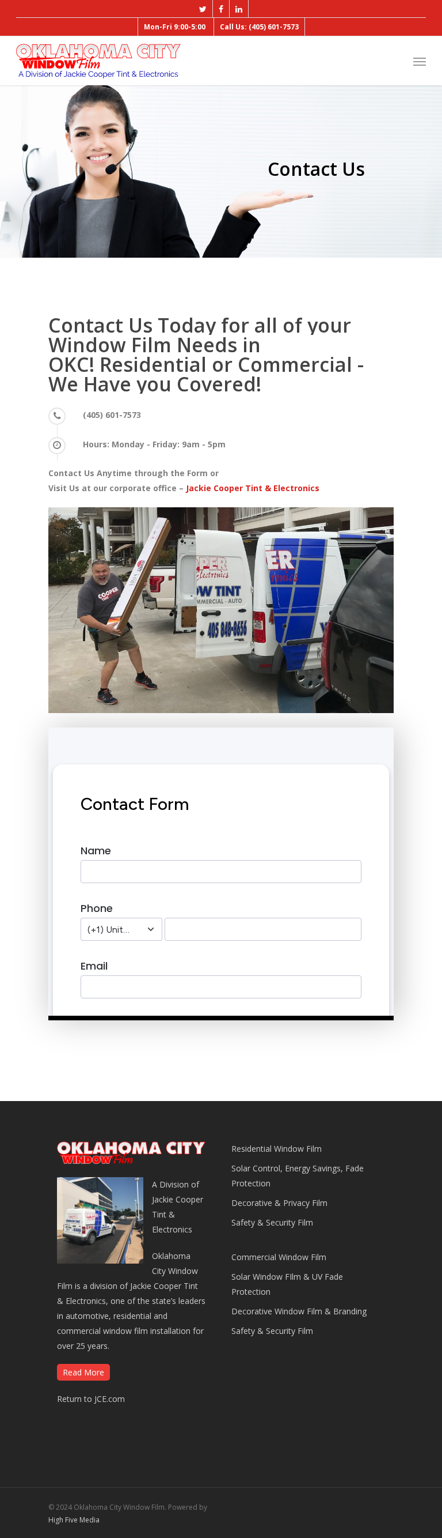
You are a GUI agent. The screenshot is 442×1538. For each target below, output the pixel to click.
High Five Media (74, 1520)
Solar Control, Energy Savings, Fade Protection (297, 1176)
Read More (83, 1372)
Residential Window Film (276, 1148)
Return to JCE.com (91, 1398)
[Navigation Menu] (419, 61)
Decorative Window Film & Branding (299, 1311)
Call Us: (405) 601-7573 (259, 27)
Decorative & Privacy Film (279, 1202)
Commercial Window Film (278, 1256)
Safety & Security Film (272, 1222)
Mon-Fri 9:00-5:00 (174, 27)
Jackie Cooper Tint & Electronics (252, 487)
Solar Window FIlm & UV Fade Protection (287, 1284)
